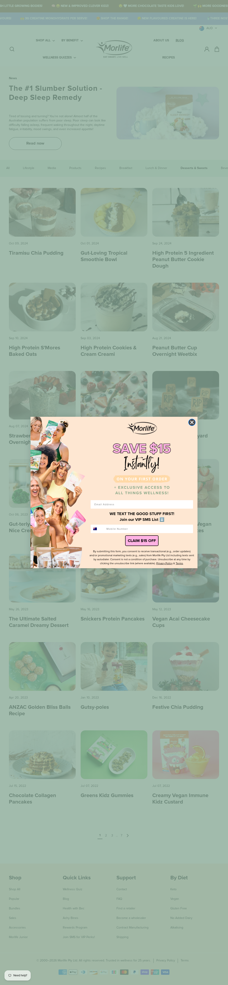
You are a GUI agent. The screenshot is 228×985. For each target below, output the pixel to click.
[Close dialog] (192, 422)
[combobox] (97, 529)
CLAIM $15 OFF (142, 541)
